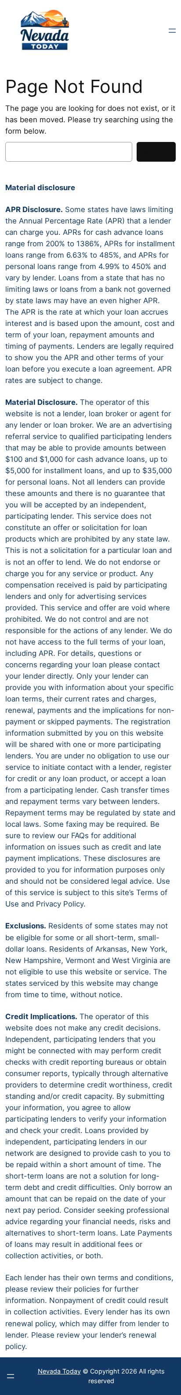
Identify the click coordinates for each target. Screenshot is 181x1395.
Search (156, 152)
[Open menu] (172, 30)
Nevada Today (59, 1371)
